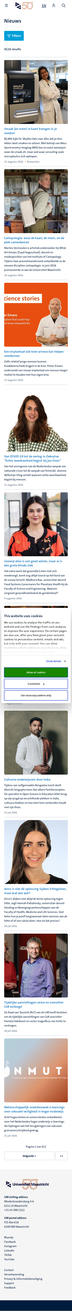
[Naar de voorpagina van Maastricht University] (24, 6)
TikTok (8, 1255)
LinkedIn (9, 1250)
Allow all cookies (36, 672)
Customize (34, 684)
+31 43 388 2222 (14, 1210)
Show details (53, 661)
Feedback (10, 1287)
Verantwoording (14, 1274)
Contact (9, 1270)
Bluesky (8, 1237)
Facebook (10, 1242)
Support (9, 1283)
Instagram (10, 1246)
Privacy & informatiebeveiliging (23, 1279)
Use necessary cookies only (36, 695)
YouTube (9, 1259)
